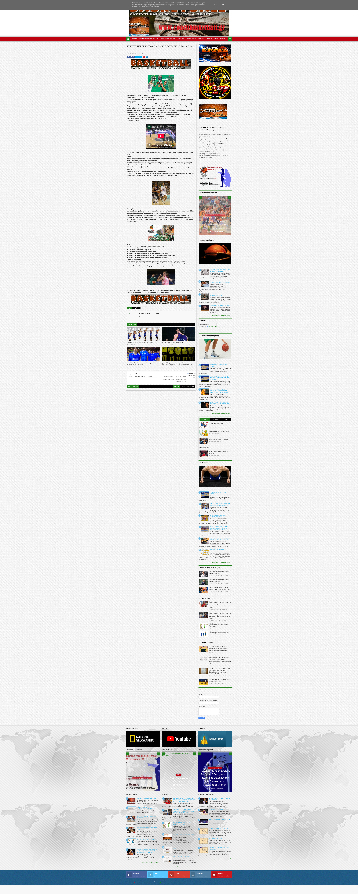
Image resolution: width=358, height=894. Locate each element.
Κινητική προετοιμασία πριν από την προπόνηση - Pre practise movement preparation (220, 528)
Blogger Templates (163, 882)
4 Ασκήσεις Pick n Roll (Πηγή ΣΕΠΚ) (219, 828)
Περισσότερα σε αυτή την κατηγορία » (221, 315)
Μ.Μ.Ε (178, 775)
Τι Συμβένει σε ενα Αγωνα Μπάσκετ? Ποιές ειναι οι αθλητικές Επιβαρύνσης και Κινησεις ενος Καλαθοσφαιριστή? (215, 777)
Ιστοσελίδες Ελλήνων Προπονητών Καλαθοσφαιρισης (145, 38)
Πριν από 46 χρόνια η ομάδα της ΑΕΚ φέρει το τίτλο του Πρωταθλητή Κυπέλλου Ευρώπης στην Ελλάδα (177, 364)
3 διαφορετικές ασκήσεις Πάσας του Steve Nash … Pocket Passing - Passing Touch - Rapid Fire (147, 851)
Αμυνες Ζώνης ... (204, 447)
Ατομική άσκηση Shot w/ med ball (183, 857)
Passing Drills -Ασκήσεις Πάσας (146, 798)
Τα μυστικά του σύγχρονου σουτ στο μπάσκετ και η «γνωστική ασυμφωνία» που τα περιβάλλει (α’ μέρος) (184, 811)
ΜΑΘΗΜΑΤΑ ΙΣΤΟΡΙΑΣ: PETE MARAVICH (174, 342)
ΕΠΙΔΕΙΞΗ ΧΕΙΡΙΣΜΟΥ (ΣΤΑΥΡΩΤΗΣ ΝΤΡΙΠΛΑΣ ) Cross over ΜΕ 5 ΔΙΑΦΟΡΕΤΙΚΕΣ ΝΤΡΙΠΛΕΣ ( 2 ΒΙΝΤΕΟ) (220, 391)
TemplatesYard (142, 882)
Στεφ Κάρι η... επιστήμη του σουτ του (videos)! (140, 342)
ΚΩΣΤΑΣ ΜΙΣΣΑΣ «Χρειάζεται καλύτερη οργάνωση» (179, 781)
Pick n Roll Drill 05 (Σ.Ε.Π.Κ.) (217, 838)
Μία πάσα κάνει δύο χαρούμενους (147, 839)
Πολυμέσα (181, 38)
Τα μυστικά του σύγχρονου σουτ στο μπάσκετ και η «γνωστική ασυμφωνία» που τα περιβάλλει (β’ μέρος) (184, 800)
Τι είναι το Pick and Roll (216, 423)
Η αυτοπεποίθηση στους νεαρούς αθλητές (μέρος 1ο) (143, 781)
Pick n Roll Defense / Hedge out (218, 439)
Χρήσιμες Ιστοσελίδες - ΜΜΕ (168, 38)
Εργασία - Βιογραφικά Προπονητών (195, 38)
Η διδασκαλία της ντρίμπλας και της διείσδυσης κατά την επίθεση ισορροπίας (220, 378)
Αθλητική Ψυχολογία (142, 775)
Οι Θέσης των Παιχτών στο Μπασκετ (220, 431)
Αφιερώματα (136, 308)
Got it (224, 5)
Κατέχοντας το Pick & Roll (217, 809)
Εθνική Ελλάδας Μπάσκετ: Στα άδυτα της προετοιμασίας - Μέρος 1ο (139, 364)
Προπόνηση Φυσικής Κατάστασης (220, 305)
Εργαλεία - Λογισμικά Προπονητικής (216, 38)
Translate (214, 327)
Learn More (215, 5)
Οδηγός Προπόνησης (215, 768)
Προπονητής (215, 221)
